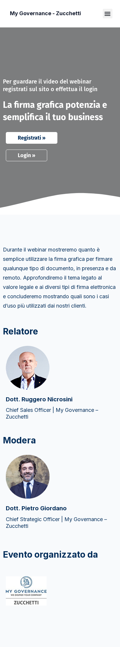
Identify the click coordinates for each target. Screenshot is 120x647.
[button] (107, 13)
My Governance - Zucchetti (45, 13)
